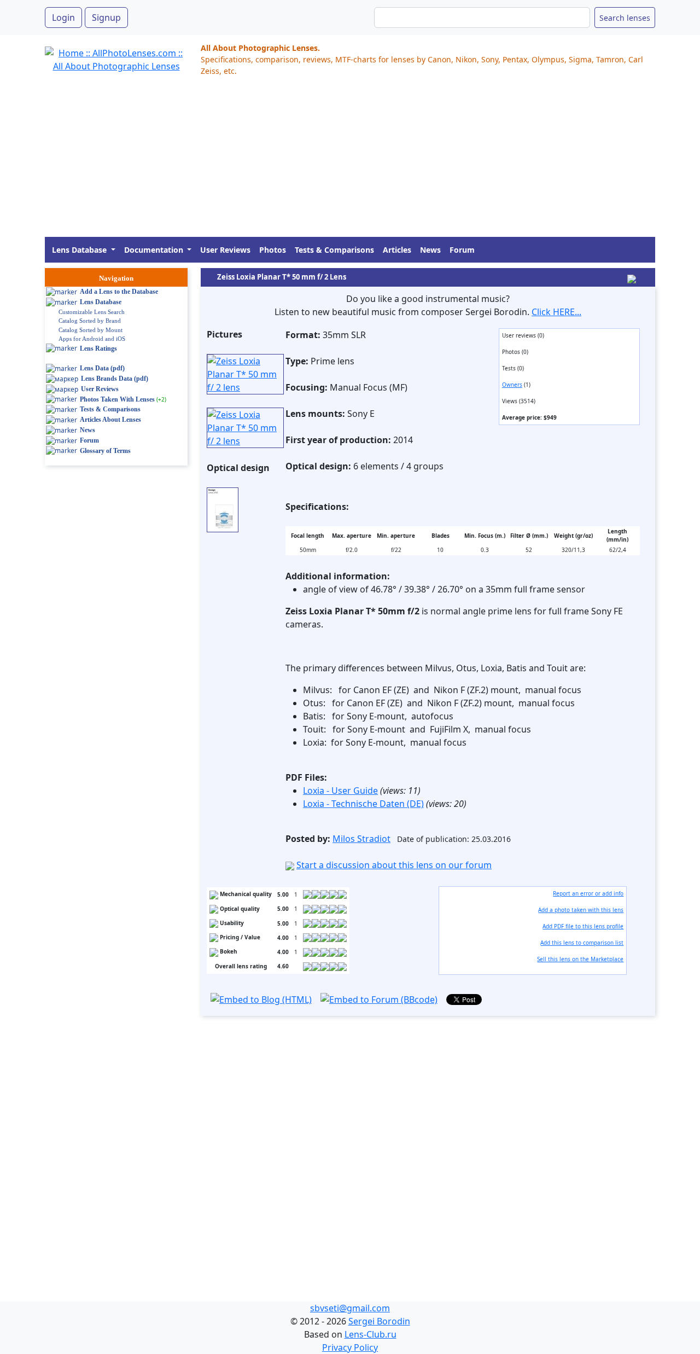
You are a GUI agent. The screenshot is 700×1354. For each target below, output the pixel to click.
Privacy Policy (350, 1347)
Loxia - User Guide (340, 790)
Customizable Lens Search (92, 312)
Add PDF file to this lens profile (582, 926)
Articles (397, 250)
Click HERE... (556, 312)
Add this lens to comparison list (581, 942)
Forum (462, 250)
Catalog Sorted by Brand (90, 320)
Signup (106, 17)
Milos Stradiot (361, 839)
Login (63, 17)
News (430, 250)
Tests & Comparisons (334, 250)
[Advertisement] (350, 160)
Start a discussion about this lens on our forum (394, 865)
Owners (512, 384)
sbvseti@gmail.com (350, 1308)
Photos (272, 250)
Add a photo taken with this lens (580, 910)
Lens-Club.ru (370, 1334)
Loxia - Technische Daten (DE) (363, 804)
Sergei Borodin (379, 1321)
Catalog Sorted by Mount (90, 330)
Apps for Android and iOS (92, 338)
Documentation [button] (154, 250)
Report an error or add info (588, 893)
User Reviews (225, 250)
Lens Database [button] (80, 250)
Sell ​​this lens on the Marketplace (580, 959)
